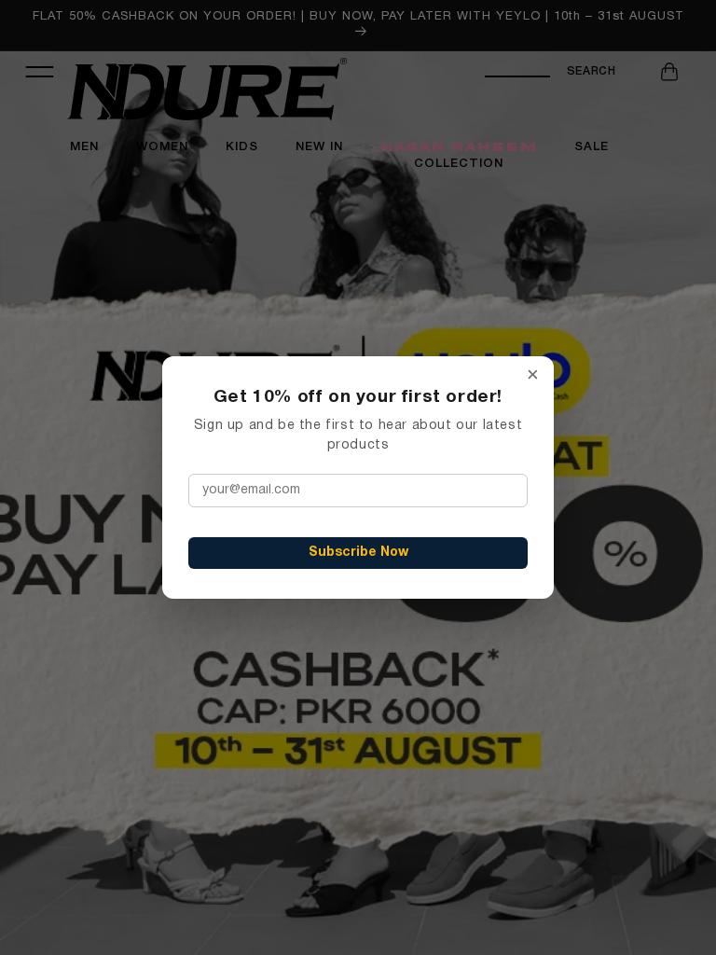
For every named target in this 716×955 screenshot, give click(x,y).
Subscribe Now (358, 553)
